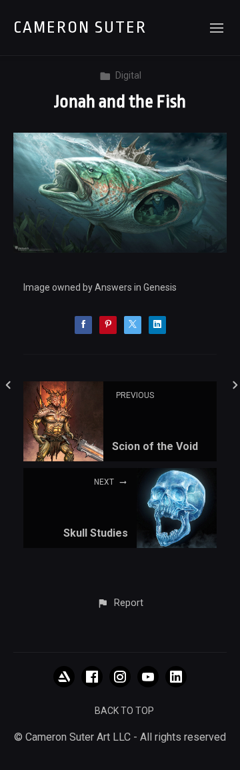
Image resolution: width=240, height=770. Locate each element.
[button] (119, 603)
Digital (128, 75)
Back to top (124, 710)
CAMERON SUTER (80, 27)
